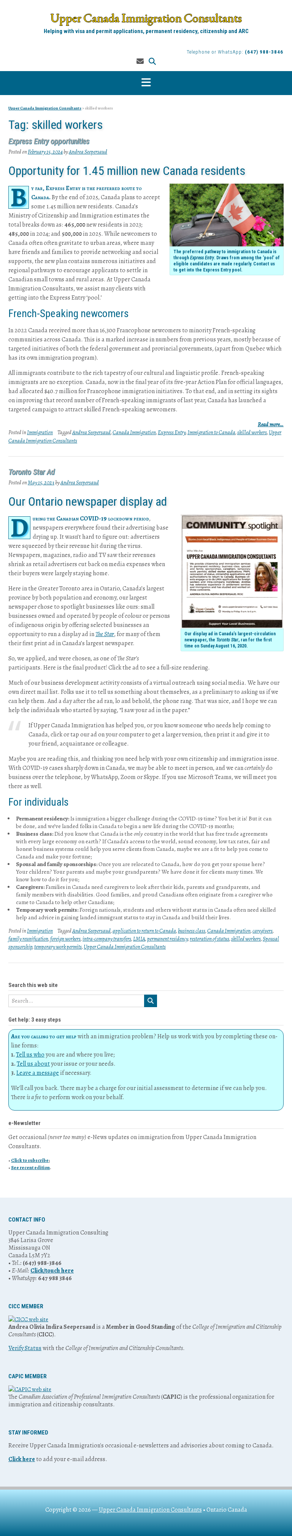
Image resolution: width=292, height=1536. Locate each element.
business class (191, 931)
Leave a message (37, 1073)
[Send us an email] (140, 62)
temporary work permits (58, 946)
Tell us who (30, 1054)
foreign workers (65, 939)
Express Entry (172, 432)
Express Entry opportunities (48, 141)
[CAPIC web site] (29, 1389)
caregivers (262, 931)
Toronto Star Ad (31, 471)
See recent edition (30, 1167)
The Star (104, 634)
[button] (146, 83)
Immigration (40, 432)
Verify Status (24, 1348)
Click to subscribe (30, 1160)
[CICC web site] (28, 1319)
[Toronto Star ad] (232, 571)
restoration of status (209, 939)
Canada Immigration (134, 432)
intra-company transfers (107, 939)
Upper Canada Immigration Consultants (146, 18)
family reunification (28, 939)
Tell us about (33, 1064)
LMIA (139, 939)
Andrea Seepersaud (88, 152)
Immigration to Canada (211, 432)
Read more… (271, 424)
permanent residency (167, 939)
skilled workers (252, 432)
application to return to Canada (144, 931)
